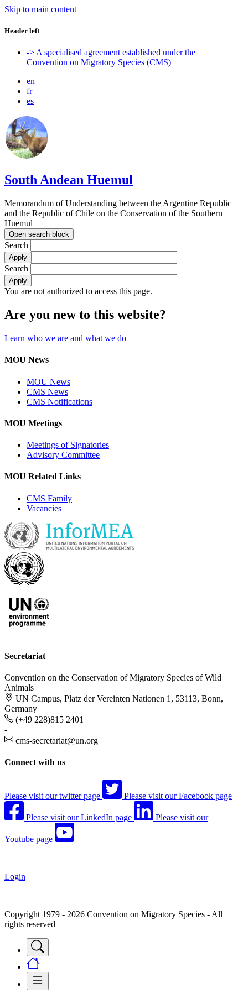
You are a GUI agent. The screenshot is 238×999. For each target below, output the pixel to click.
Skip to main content (40, 9)
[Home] (26, 156)
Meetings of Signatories (68, 444)
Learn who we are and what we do (65, 338)
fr (29, 91)
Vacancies (44, 508)
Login (14, 876)
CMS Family (49, 498)
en (31, 81)
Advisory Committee (63, 454)
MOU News (48, 381)
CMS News (47, 391)
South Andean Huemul (68, 179)
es (30, 101)
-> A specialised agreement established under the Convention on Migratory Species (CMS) (111, 57)
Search (16, 245)
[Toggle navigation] (38, 947)
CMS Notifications (59, 401)
